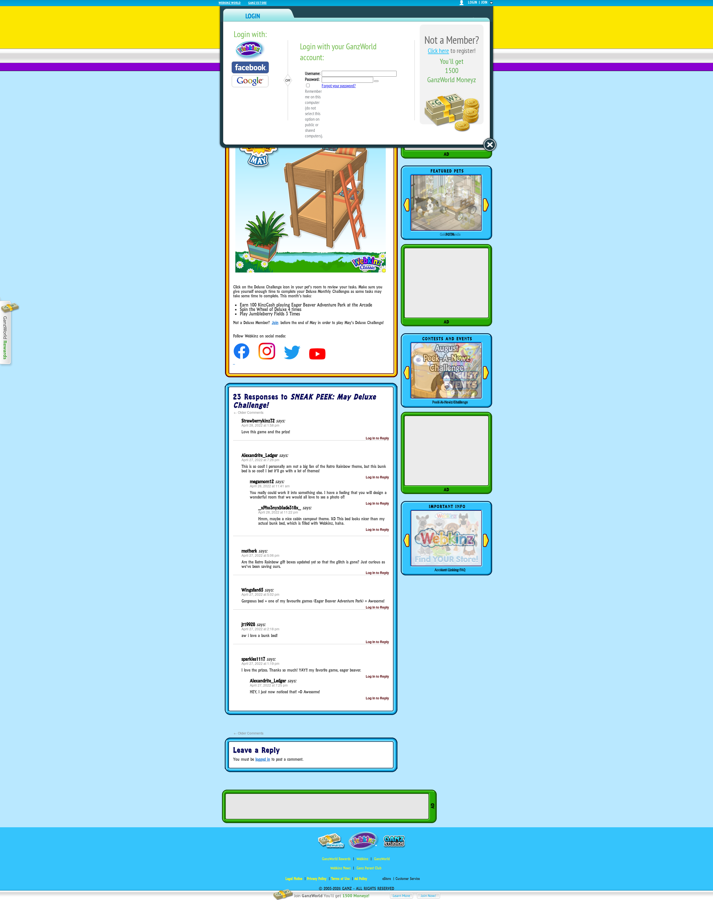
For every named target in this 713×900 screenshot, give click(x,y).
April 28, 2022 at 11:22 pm (278, 512)
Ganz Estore (257, 3)
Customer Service (407, 879)
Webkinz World (230, 3)
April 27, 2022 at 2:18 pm (260, 628)
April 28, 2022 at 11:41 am (270, 485)
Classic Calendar (450, 402)
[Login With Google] (250, 81)
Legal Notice (293, 879)
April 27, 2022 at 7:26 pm (260, 459)
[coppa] (241, 358)
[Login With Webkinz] (250, 50)
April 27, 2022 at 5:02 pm (260, 594)
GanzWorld (382, 859)
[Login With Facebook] (250, 67)
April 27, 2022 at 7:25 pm (269, 685)
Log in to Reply (377, 438)
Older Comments (248, 412)
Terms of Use (340, 879)
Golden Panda (450, 234)
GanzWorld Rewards (336, 859)
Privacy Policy (316, 879)
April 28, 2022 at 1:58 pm (260, 425)
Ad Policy (360, 879)
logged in (262, 759)
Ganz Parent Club (368, 868)
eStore (386, 879)
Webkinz (362, 859)
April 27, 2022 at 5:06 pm (260, 555)
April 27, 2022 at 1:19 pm (260, 663)
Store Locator (450, 570)
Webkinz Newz (340, 868)
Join (275, 322)
